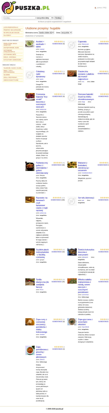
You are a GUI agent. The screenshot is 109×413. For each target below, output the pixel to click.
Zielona (42, 359)
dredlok (42, 334)
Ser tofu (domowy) (86, 198)
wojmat (42, 49)
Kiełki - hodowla (10, 57)
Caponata (82, 41)
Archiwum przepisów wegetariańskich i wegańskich (54, 21)
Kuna (41, 289)
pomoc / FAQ (101, 8)
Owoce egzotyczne (11, 80)
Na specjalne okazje (11, 32)
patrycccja (43, 109)
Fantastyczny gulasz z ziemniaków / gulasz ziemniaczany (42, 168)
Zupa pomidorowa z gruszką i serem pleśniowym (42, 352)
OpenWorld (85, 327)
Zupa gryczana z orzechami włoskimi (85, 322)
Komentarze (57, 44)
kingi (83, 101)
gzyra (41, 79)
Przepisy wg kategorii (12, 30)
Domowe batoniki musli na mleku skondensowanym (86, 96)
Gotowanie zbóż (10, 54)
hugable (55, 28)
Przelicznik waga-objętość (10, 44)
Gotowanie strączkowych (9, 51)
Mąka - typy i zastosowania (9, 71)
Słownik (7, 75)
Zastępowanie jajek (11, 47)
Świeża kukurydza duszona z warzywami (86, 252)
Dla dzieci (7, 35)
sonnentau (85, 294)
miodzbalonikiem (87, 173)
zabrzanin (85, 257)
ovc (83, 81)
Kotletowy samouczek (12, 59)
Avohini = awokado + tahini (41, 44)
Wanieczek (85, 44)
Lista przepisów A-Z (11, 27)
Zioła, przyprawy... (11, 77)
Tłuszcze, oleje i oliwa (12, 68)
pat (83, 200)
